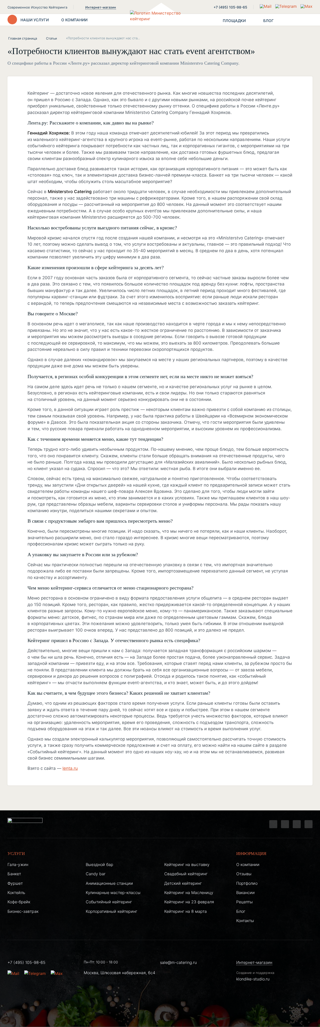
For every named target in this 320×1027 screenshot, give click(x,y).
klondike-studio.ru (253, 978)
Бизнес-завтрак (23, 911)
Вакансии (245, 892)
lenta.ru (70, 768)
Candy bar (96, 873)
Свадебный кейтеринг (186, 873)
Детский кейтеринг (183, 883)
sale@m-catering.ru (178, 962)
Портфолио (247, 883)
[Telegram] (273, 824)
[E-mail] (266, 6)
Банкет (14, 873)
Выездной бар (99, 864)
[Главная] (160, 20)
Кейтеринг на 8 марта (185, 911)
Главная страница (22, 38)
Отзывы (244, 873)
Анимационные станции (109, 883)
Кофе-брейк (19, 901)
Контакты (245, 920)
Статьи (51, 38)
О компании (248, 864)
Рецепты (244, 901)
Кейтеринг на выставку (187, 864)
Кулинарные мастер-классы (113, 892)
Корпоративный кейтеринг (111, 911)
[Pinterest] (308, 824)
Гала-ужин (18, 864)
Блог (240, 911)
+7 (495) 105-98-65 (230, 7)
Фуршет (15, 883)
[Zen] (297, 824)
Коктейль (16, 892)
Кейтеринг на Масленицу (188, 892)
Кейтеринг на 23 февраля (189, 901)
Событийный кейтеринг (109, 901)
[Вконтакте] (285, 824)
